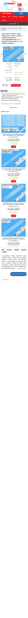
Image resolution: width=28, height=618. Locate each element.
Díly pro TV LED (13, 28)
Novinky (4, 16)
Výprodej (14, 16)
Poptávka (21, 16)
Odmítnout (5, 279)
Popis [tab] (4, 90)
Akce (9, 16)
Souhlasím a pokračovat (18, 274)
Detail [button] (13, 146)
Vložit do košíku (16, 85)
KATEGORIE (13, 23)
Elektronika (7, 13)
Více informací (21, 268)
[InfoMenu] (25, 5)
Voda (21, 13)
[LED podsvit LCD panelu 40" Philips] (13, 54)
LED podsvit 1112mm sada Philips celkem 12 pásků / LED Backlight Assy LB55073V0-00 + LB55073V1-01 (13, 135)
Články (4, 20)
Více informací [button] (13, 107)
